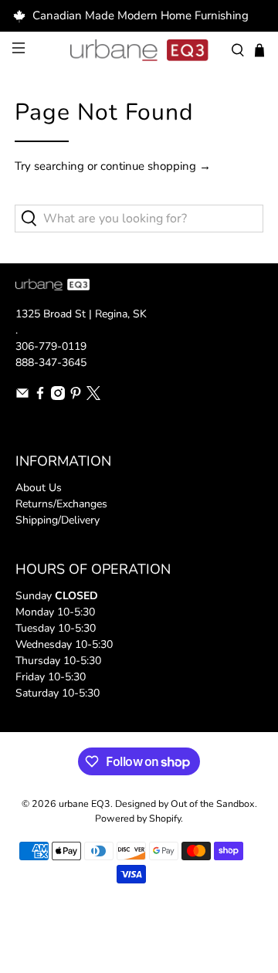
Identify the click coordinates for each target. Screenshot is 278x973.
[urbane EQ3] (139, 50)
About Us (38, 487)
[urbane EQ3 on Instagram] (58, 396)
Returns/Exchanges (61, 504)
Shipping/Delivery (57, 520)
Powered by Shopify (138, 818)
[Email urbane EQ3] (22, 396)
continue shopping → (155, 166)
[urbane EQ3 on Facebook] (40, 396)
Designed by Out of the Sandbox (185, 803)
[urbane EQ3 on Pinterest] (76, 396)
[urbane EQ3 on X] (93, 396)
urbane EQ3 (84, 803)
